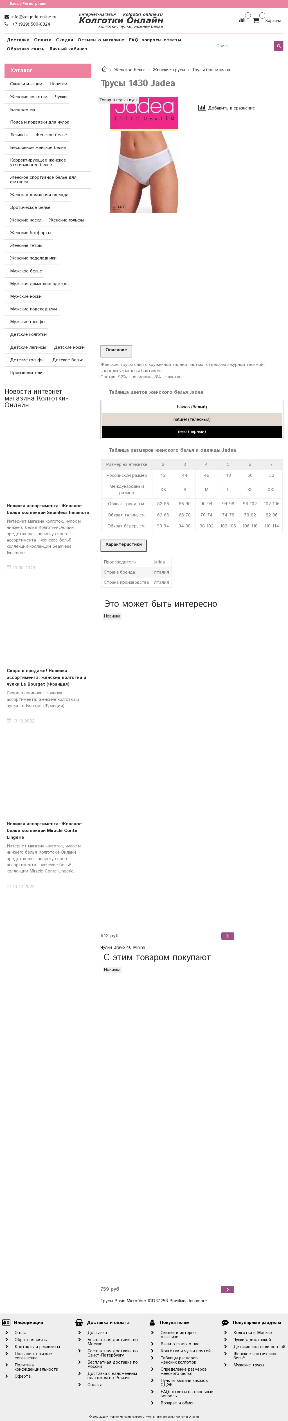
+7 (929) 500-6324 (30, 24)
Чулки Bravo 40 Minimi (122, 947)
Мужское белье (26, 271)
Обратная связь (25, 49)
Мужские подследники (33, 309)
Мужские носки (26, 296)
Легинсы (19, 135)
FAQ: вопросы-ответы (155, 40)
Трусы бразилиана (211, 70)
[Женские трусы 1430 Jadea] (143, 155)
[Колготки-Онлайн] (121, 19)
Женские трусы (169, 70)
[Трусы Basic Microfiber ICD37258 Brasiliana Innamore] (167, 1124)
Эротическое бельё (30, 207)
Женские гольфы (66, 220)
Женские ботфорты (30, 233)
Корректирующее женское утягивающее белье (38, 162)
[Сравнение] (241, 20)
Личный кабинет (68, 49)
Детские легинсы (28, 347)
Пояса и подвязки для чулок (39, 122)
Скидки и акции (26, 84)
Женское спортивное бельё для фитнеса (43, 179)
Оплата (42, 40)
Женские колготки (28, 97)
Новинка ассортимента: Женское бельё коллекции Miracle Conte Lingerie (44, 831)
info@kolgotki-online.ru (33, 17)
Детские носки (69, 347)
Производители (26, 373)
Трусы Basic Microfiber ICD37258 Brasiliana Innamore (153, 1301)
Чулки (61, 97)
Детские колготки (28, 334)
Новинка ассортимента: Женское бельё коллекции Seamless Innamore (48, 509)
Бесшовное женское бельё (38, 147)
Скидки (64, 40)
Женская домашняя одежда (39, 195)
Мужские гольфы (27, 322)
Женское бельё (130, 70)
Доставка (18, 40)
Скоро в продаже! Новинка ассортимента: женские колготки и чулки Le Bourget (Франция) (46, 678)
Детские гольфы (27, 360)
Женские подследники (33, 258)
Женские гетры (26, 245)
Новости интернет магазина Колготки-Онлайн (36, 398)
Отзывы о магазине (101, 40)
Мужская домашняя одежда (39, 284)
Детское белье (68, 360)
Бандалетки (22, 109)
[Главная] (104, 70)
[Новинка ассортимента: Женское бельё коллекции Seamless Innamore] (47, 456)
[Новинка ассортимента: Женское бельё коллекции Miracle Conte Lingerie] (47, 774)
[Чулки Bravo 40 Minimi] (167, 770)
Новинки (58, 84)
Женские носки (25, 220)
